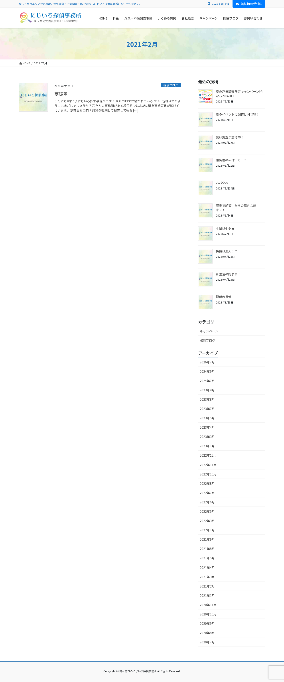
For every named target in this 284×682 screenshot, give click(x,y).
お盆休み (222, 182)
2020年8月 (207, 633)
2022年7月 (207, 493)
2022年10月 (208, 474)
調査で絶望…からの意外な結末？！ (236, 207)
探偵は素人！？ (227, 251)
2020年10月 (208, 614)
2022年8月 (207, 483)
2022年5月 (207, 511)
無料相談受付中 (251, 4)
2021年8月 (207, 548)
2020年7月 (207, 642)
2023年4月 (207, 427)
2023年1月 (207, 446)
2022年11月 (208, 465)
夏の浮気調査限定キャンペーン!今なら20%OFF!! (239, 93)
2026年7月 (207, 362)
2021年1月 (207, 595)
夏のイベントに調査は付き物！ (237, 114)
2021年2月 (207, 586)
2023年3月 (207, 436)
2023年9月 (207, 390)
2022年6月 (207, 502)
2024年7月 (207, 380)
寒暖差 (61, 94)
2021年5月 (207, 558)
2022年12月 (208, 455)
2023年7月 (207, 408)
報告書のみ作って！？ (231, 160)
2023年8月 (207, 399)
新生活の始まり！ (228, 274)
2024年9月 (207, 371)
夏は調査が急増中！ (230, 137)
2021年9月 (207, 539)
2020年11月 (208, 605)
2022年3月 (207, 520)
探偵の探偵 (223, 296)
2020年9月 (207, 623)
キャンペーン (209, 331)
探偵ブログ (171, 85)
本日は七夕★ (225, 228)
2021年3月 (207, 577)
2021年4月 (207, 567)
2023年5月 (207, 418)
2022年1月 (207, 530)
